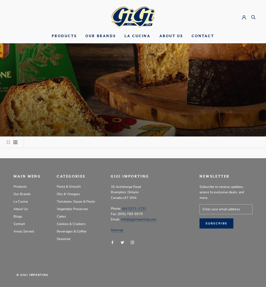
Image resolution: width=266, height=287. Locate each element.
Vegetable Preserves (72, 209)
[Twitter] (122, 242)
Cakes (61, 216)
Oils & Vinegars (68, 194)
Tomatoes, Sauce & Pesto (76, 201)
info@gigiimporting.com (138, 219)
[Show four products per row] (15, 142)
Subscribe (216, 223)
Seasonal (63, 239)
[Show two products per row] (8, 142)
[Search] (253, 17)
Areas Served (24, 231)
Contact (203, 36)
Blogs (18, 216)
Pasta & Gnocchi (69, 186)
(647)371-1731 (134, 208)
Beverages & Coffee (71, 231)
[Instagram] (132, 242)
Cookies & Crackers (71, 224)
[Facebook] (112, 242)
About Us (171, 36)
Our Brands (100, 36)
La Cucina (137, 36)
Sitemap (117, 230)
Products (64, 36)
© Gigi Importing (33, 275)
